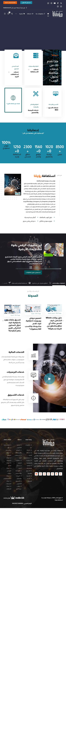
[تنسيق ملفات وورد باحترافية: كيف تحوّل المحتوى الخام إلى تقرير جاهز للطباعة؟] (33, 309)
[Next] (62, 321)
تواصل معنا (7, 445)
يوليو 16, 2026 (38, 315)
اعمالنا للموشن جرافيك (9, 470)
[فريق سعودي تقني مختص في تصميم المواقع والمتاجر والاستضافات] (57, 14)
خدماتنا (28, 450)
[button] (61, 3)
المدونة (53, 313)
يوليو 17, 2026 (58, 313)
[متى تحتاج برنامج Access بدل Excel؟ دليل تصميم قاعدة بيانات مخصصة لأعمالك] (12, 309)
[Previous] (3, 321)
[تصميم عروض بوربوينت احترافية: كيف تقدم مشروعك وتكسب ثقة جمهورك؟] (53, 309)
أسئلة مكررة (27, 458)
